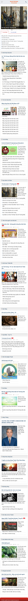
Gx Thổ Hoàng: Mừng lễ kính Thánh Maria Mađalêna (11, 79)
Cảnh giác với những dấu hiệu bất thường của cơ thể (13, 562)
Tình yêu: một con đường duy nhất (10, 248)
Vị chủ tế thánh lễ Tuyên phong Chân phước (13, 143)
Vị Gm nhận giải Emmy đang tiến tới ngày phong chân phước (13, 159)
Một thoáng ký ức (6, 298)
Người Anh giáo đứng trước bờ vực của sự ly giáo (14, 174)
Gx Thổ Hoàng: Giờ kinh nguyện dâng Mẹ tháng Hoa (13, 93)
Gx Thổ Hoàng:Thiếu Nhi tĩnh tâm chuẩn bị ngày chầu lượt (13, 291)
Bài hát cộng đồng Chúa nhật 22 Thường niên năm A (13, 48)
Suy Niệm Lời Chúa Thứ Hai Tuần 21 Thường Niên (12, 41)
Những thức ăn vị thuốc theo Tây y (10, 564)
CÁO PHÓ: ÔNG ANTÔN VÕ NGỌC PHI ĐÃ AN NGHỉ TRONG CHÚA (13, 450)
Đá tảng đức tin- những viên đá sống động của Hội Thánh (13, 243)
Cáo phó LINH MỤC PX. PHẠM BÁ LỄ (10, 447)
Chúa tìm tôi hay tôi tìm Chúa (8, 44)
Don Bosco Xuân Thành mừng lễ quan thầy (12, 164)
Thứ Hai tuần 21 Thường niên (8, 27)
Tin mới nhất (13, 32)
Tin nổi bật (4, 32)
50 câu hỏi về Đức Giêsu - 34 (9, 312)
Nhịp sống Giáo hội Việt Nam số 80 (10, 131)
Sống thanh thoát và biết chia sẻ (10, 255)
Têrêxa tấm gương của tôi (8, 296)
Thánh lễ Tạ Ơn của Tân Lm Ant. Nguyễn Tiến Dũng (14, 86)
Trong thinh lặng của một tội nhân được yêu (12, 478)
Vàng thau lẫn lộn (6, 326)
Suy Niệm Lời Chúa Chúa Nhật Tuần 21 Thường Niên (13, 205)
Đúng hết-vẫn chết (6, 351)
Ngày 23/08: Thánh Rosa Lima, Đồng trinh (11, 531)
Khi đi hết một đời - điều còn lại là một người (13, 574)
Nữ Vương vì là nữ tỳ (7, 348)
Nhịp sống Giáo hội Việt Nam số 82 (10, 127)
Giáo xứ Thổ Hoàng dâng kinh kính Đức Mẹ (12, 90)
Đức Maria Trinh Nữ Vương (8, 533)
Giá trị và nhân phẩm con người (9, 253)
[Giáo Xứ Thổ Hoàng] (14, 2)
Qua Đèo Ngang (6, 382)
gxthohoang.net (15, 600)
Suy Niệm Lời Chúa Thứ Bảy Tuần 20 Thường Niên (13, 214)
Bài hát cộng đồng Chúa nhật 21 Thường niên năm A (13, 407)
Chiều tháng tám (6, 380)
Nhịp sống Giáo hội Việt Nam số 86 (10, 118)
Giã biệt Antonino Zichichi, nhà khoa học (11, 162)
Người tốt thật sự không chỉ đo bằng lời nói (12, 509)
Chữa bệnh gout (6, 543)
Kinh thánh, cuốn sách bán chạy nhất (10, 166)
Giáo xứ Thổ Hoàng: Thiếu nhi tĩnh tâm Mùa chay (13, 288)
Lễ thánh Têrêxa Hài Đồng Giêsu (9, 303)
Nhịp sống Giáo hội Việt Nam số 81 (10, 129)
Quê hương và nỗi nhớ (7, 360)
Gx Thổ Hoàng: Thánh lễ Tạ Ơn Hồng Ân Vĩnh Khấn (13, 88)
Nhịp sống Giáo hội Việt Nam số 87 (10, 103)
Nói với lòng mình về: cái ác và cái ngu (11, 490)
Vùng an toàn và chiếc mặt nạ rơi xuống (11, 591)
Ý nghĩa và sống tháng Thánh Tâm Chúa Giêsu (13, 460)
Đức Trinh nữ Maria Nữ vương (9, 212)
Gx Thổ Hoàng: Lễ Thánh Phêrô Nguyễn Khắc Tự (13, 81)
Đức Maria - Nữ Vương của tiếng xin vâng (11, 246)
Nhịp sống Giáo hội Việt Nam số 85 (10, 120)
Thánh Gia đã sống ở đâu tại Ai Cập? (10, 168)
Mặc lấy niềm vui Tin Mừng (8, 250)
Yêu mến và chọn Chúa (7, 257)
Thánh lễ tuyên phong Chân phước (10, 133)
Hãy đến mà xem (5, 43)
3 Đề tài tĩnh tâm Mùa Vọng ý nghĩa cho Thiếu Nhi (13, 294)
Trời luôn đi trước (5, 37)
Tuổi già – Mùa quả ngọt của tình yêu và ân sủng (13, 589)
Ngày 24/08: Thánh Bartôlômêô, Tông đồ (10, 46)
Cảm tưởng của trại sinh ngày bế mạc (11, 300)
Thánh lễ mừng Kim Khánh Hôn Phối (10, 76)
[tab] (5, 32)
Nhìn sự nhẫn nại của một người (9, 480)
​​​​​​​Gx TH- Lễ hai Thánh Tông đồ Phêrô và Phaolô (13, 84)
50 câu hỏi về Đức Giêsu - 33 (8, 328)
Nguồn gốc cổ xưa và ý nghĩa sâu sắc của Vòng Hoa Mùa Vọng (13, 171)
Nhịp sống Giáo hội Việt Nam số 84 (10, 123)
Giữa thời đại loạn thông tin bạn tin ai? (11, 208)
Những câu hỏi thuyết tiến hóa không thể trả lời (13, 156)
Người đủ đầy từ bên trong (8, 506)
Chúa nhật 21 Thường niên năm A (10, 202)
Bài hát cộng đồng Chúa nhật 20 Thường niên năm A (13, 410)
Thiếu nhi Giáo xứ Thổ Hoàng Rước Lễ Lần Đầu (13, 286)
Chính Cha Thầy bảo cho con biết (10, 210)
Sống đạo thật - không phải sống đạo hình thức (11, 35)
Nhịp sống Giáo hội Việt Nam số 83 (10, 125)
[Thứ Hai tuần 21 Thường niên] (14, 17)
